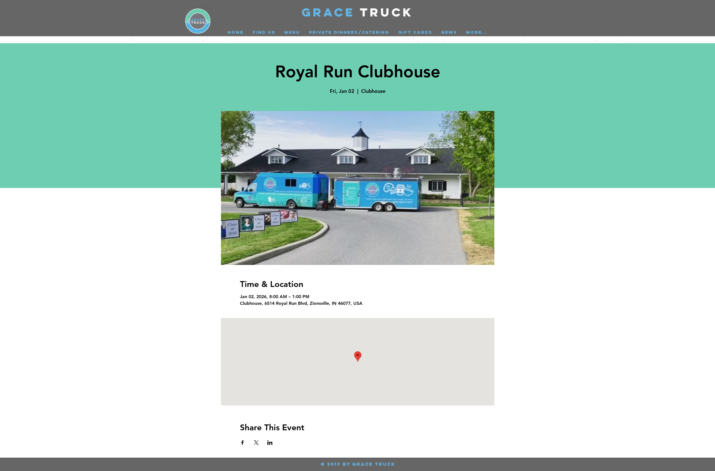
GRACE (331, 12)
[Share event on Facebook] (242, 442)
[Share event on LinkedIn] (270, 442)
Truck (386, 12)
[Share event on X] (256, 442)
